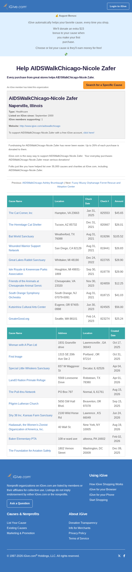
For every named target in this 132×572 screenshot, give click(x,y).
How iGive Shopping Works (106, 484)
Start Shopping (98, 499)
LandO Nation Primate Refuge (27, 380)
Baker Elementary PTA (23, 438)
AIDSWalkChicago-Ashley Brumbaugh (42, 182)
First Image (15, 356)
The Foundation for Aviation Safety (30, 450)
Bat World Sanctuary (21, 236)
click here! (88, 132)
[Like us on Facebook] (124, 555)
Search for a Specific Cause (104, 85)
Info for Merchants (79, 528)
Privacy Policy (77, 533)
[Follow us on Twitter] (119, 555)
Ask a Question (20, 503)
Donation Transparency (83, 522)
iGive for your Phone (101, 494)
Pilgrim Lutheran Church (23, 403)
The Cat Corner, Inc (20, 213)
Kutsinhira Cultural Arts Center (27, 307)
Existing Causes (17, 528)
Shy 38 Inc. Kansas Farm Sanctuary (30, 415)
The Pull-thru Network (22, 391)
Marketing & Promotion (21, 533)
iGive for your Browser (102, 489)
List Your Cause (16, 522)
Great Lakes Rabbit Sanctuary (27, 260)
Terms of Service (79, 538)
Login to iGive (118, 6)
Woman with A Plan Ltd (23, 344)
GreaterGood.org (19, 318)
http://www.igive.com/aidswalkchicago (40, 126)
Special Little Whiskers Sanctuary (29, 368)
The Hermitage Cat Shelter (25, 224)
